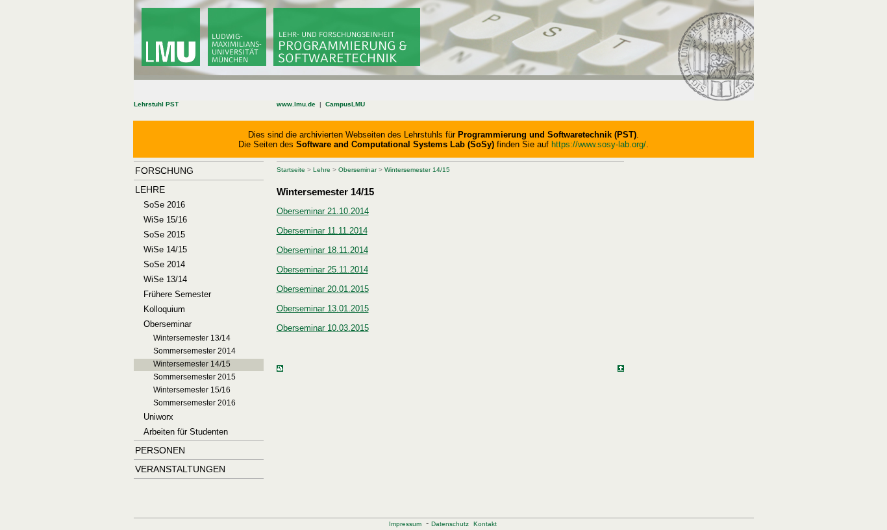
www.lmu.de (296, 104)
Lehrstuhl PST (156, 104)
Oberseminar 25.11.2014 (322, 269)
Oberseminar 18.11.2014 (322, 250)
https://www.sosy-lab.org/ (598, 144)
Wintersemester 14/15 (417, 169)
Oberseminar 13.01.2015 (323, 308)
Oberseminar (357, 169)
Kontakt (485, 523)
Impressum (405, 523)
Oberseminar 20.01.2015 (323, 289)
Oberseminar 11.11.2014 (322, 230)
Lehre (322, 169)
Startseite (291, 169)
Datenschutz (450, 523)
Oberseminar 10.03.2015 (323, 328)
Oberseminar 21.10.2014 (323, 211)
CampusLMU (345, 104)
